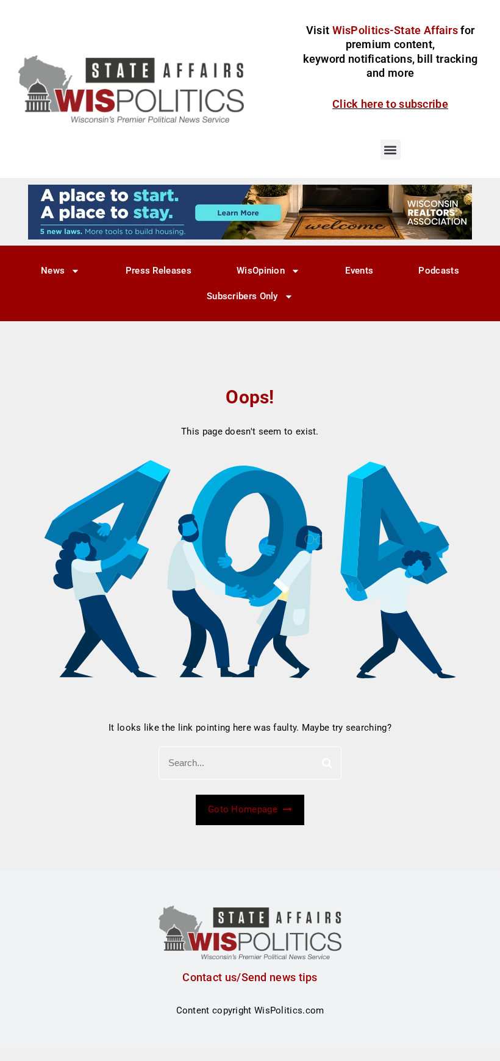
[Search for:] (250, 763)
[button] (390, 150)
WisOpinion (261, 270)
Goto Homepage (244, 809)
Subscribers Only (242, 296)
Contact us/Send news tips (250, 977)
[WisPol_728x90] (250, 211)
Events (359, 270)
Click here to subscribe (390, 104)
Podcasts (438, 270)
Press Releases (158, 270)
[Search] (327, 763)
